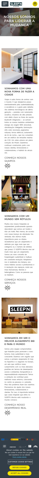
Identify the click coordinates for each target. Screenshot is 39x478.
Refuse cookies (19, 467)
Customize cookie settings (20, 462)
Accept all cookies (19, 473)
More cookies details (19, 457)
